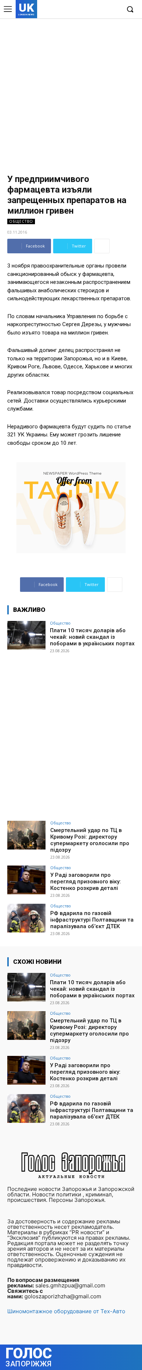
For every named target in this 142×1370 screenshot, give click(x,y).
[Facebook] (81, 9)
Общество (21, 221)
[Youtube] (114, 9)
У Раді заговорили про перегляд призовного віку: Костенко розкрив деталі (85, 881)
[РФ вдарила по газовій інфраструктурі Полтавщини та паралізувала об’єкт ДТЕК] (26, 918)
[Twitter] (103, 9)
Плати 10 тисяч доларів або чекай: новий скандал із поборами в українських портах (92, 637)
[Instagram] (92, 9)
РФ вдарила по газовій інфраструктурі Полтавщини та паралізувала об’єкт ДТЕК (92, 920)
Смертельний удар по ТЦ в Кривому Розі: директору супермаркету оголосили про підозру (89, 840)
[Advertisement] (71, 93)
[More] (102, 246)
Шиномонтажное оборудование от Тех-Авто (66, 1311)
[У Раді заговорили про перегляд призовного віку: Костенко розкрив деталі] (26, 880)
